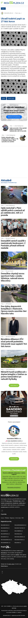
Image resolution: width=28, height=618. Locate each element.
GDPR (25, 606)
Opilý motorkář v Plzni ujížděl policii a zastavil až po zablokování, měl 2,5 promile (18, 129)
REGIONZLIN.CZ (18, 533)
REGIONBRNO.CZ (19, 531)
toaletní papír (11, 98)
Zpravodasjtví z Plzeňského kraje (9, 182)
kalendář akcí (15, 503)
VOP (13, 608)
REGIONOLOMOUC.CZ (20, 536)
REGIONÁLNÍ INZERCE (14, 487)
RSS (23, 518)
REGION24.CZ (18, 542)
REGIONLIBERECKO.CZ (6, 539)
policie (3, 98)
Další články (14, 385)
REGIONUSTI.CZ (5, 536)
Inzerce (2, 518)
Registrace (12, 518)
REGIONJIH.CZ (4, 531)
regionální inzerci (4, 507)
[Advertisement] (14, 161)
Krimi (3, 8)
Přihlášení (7, 518)
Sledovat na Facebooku (14, 116)
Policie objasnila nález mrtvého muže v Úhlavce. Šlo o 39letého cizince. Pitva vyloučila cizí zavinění (9, 139)
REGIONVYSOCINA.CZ (20, 528)
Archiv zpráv (18, 518)
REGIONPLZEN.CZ (8, 13)
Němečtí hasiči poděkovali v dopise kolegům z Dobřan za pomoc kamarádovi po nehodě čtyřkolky (14, 375)
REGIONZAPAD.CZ (5, 528)
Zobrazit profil (14, 458)
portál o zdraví (11, 564)
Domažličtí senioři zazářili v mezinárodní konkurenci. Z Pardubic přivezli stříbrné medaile (13, 244)
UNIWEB (17, 554)
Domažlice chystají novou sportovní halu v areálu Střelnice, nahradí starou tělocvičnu (12, 277)
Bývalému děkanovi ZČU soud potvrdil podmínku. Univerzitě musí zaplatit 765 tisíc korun (14, 343)
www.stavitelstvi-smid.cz (14, 441)
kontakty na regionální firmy (6, 503)
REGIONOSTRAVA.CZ (19, 539)
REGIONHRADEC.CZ (5, 542)
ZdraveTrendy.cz (4, 566)
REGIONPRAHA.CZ (5, 533)
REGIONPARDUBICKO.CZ (20, 525)
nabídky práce (22, 503)
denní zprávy (9, 501)
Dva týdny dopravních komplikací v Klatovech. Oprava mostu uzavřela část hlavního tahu (14, 310)
